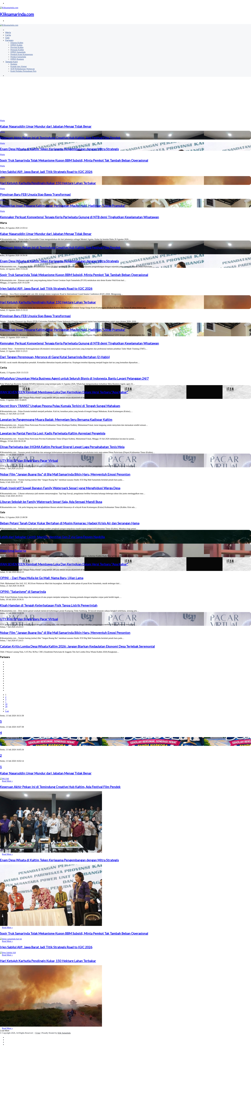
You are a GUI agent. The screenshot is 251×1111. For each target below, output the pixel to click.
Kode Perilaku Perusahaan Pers (23, 71)
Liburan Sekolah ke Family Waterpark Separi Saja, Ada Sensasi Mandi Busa (51, 502)
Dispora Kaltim (16, 43)
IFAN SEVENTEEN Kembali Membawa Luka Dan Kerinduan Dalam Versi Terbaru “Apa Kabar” (64, 392)
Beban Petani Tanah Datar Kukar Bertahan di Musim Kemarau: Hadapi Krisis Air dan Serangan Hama (69, 523)
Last (7, 711)
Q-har (37, 1033)
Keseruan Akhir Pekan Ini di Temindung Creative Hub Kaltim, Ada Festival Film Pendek (60, 138)
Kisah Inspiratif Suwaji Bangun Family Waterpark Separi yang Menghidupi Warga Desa (60, 488)
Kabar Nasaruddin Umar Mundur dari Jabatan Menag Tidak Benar (46, 126)
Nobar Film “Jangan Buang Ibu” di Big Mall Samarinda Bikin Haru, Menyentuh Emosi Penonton (65, 474)
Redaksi (13, 64)
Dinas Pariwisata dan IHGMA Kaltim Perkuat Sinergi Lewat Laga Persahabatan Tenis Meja (62, 447)
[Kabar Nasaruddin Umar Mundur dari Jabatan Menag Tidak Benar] (4, 779)
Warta (8, 32)
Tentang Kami (11, 61)
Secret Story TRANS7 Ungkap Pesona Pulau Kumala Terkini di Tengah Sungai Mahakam (60, 406)
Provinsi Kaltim (16, 47)
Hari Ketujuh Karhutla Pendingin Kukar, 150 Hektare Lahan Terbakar (48, 183)
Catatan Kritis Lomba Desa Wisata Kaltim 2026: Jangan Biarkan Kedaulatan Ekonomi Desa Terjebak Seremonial (77, 646)
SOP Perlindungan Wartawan (22, 69)
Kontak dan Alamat (18, 66)
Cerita (8, 35)
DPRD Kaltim (16, 45)
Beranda (9, 29)
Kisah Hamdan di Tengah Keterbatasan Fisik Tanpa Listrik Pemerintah (48, 605)
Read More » (7, 781)
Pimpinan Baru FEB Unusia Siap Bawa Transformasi (35, 194)
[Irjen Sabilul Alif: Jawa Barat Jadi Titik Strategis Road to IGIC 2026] (8, 952)
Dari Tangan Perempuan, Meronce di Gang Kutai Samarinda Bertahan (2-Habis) (55, 357)
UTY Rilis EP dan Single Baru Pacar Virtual (29, 460)
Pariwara (9, 40)
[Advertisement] (125, 99)
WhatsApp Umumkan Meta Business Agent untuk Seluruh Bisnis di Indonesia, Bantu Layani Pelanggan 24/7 (74, 378)
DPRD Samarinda (17, 52)
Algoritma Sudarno (13, 550)
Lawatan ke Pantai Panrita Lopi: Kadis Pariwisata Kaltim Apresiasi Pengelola (52, 433)
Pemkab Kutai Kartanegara (21, 54)
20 (6, 706)
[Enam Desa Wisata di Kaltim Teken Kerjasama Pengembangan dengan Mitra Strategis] (51, 925)
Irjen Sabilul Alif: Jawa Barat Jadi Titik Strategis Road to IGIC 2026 (46, 171)
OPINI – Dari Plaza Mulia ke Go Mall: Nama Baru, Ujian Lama (41, 578)
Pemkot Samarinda (18, 57)
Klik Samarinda (64, 1033)
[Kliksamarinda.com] (9, 25)
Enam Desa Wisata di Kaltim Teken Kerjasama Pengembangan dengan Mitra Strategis (59, 149)
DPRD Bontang (17, 59)
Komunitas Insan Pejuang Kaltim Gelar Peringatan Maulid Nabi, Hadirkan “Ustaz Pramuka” (62, 205)
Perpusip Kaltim (17, 50)
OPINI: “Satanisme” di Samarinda (23, 591)
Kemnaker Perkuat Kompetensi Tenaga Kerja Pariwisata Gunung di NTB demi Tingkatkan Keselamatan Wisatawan (79, 217)
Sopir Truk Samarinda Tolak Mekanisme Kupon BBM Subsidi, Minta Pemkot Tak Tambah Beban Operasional (74, 160)
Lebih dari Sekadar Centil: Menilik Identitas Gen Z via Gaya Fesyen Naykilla (52, 537)
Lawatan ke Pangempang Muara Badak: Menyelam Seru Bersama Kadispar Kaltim (56, 419)
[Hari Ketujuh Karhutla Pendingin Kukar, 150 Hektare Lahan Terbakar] (51, 1026)
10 (6, 704)
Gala (7, 37)
